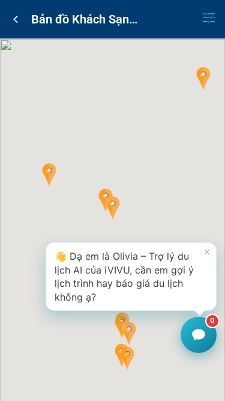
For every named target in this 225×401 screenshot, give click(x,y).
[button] (112, 208)
